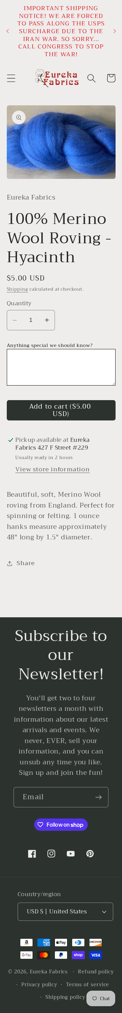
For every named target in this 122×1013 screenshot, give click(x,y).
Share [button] (26, 563)
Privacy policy (39, 984)
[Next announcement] (114, 31)
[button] (11, 78)
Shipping (17, 289)
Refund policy (96, 972)
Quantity (19, 303)
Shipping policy (65, 997)
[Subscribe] (98, 797)
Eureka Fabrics (49, 972)
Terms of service (87, 984)
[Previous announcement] (7, 31)
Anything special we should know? (50, 345)
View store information (52, 469)
